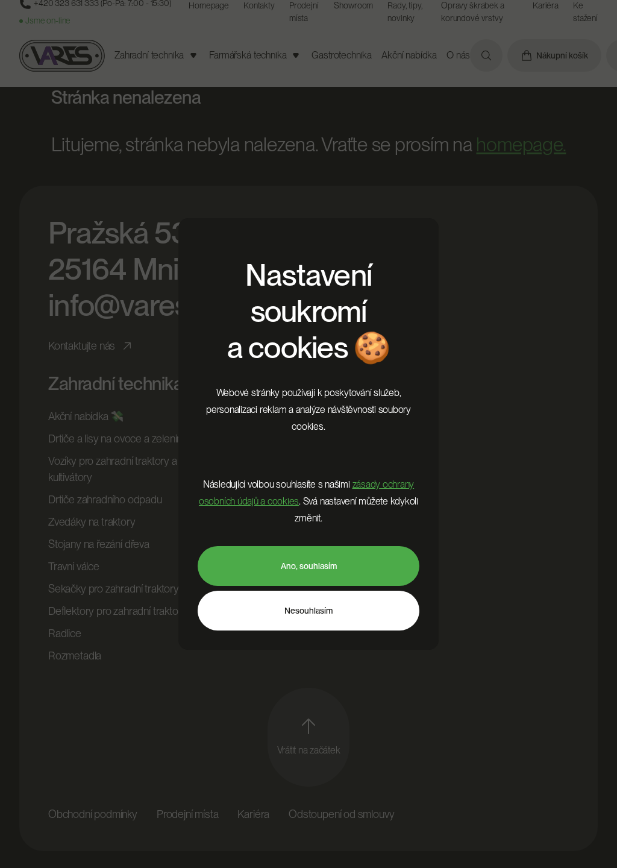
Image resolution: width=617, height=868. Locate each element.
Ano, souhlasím (309, 566)
